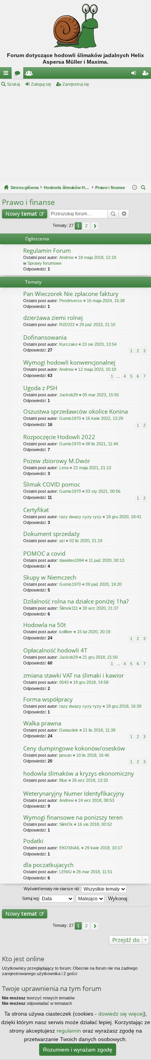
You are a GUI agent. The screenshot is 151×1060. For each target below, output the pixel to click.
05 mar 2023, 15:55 (100, 394)
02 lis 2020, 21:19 (85, 540)
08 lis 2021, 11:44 (102, 443)
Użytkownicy (30, 74)
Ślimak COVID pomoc (51, 484)
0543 (64, 682)
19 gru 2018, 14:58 (90, 682)
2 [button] (86, 225)
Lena (64, 467)
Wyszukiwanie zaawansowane (124, 213)
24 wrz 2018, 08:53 (96, 800)
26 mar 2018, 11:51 (94, 871)
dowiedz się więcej (121, 1014)
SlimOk (66, 824)
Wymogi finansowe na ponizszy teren (73, 817)
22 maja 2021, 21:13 (92, 467)
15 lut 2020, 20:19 (93, 631)
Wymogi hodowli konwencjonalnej (69, 362)
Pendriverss (70, 300)
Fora (19, 74)
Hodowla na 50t (44, 625)
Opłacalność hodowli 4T (55, 650)
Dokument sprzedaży (51, 534)
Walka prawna (42, 723)
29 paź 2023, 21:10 (97, 324)
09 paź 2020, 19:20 (104, 584)
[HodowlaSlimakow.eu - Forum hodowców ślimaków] (75, 26)
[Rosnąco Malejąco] (90, 899)
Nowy (21, 213)
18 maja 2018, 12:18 (97, 257)
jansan (65, 755)
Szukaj (13, 84)
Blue (63, 780)
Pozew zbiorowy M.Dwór (56, 461)
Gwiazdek (68, 730)
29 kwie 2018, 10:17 (103, 847)
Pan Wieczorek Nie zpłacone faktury (70, 294)
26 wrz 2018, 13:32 (90, 780)
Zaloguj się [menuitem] (135, 74)
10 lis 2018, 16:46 (92, 755)
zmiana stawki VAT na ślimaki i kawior (73, 675)
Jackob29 (68, 394)
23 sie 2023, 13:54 (99, 344)
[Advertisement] (75, 134)
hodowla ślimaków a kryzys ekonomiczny (78, 773)
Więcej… (7, 74)
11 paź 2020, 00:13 (106, 560)
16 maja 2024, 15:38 (106, 300)
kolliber (65, 631)
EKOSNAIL (69, 847)
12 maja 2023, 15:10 (97, 369)
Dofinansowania (45, 337)
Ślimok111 (68, 608)
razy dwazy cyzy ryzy (80, 516)
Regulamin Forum (47, 250)
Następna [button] (94, 226)
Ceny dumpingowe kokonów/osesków (74, 748)
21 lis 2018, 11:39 (99, 730)
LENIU (65, 871)
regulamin (69, 1031)
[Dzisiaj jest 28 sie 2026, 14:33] (134, 187)
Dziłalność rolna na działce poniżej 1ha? (76, 601)
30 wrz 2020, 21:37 (100, 608)
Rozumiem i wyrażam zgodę (77, 1049)
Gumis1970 (70, 418)
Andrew (66, 257)
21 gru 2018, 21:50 (100, 657)
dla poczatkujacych (48, 865)
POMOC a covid (44, 553)
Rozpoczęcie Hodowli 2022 (59, 437)
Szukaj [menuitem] (144, 188)
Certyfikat (36, 510)
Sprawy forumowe (44, 263)
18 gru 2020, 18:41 (123, 516)
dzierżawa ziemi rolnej (53, 317)
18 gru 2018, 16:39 (123, 706)
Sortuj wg (30, 898)
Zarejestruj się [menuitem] (146, 74)
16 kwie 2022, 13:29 (104, 418)
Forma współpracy (48, 699)
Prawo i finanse (28, 202)
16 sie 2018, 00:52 (94, 824)
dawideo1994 (71, 560)
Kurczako (68, 344)
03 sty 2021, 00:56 (103, 491)
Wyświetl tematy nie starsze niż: (52, 888)
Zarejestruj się (75, 84)
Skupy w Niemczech (49, 577)
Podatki (33, 841)
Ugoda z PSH (40, 388)
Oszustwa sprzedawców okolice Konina (75, 411)
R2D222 (67, 324)
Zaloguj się (41, 84)
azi (62, 540)
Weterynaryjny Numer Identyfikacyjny (73, 793)
